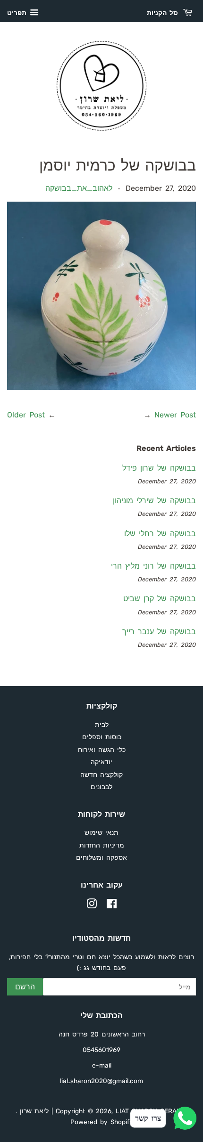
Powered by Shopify (101, 1122)
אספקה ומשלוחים (101, 857)
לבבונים (101, 787)
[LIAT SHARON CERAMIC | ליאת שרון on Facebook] (111, 905)
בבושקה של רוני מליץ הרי (153, 566)
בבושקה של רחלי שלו (160, 533)
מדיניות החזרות (101, 845)
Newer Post (175, 414)
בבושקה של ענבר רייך (159, 631)
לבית (102, 724)
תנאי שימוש (101, 832)
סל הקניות (164, 13)
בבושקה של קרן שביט (159, 598)
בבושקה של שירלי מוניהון (154, 500)
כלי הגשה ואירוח (102, 749)
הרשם (25, 986)
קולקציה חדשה (101, 774)
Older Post (26, 414)
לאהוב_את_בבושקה (78, 188)
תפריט (17, 13)
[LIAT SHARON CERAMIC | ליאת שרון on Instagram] (91, 905)
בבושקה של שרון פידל (159, 468)
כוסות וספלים (101, 737)
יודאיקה (101, 762)
